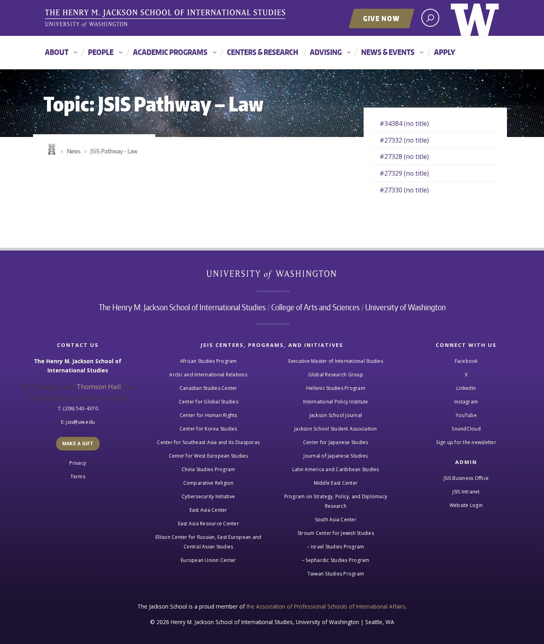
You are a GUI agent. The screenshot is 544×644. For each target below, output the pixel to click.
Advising (326, 52)
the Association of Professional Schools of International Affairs (326, 606)
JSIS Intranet (465, 491)
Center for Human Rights (208, 415)
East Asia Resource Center (208, 523)
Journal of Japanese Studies (335, 455)
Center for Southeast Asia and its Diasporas (208, 442)
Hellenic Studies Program (335, 388)
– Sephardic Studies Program (336, 560)
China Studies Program (208, 469)
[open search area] (430, 18)
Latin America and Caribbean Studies (335, 469)
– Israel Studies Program (335, 546)
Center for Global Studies (208, 401)
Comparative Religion (208, 483)
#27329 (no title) (404, 173)
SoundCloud (466, 428)
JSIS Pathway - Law (113, 151)
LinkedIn (466, 388)
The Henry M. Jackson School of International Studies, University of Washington (166, 19)
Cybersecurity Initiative (208, 496)
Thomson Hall (98, 386)
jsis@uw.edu (80, 422)
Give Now (381, 18)
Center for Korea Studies (208, 428)
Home (51, 149)
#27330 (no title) (404, 190)
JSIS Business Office (466, 478)
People (100, 52)
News (73, 151)
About (56, 52)
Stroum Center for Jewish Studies (335, 533)
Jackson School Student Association (335, 428)
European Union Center (208, 560)
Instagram (466, 401)
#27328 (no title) (404, 156)
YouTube (466, 415)
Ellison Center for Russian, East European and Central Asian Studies (208, 542)
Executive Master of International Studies (335, 361)
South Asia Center (335, 519)
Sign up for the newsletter (466, 442)
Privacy (77, 463)
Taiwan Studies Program (335, 573)
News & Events (388, 52)
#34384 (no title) (404, 123)
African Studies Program (208, 361)
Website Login (466, 505)
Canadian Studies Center (208, 388)
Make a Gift (78, 443)
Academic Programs (170, 52)
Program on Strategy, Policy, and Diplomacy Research (335, 501)
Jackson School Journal (335, 415)
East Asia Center (208, 510)
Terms (77, 476)
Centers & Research (262, 52)
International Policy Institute (335, 401)
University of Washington (475, 18)
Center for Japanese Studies (335, 442)
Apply (444, 52)
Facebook (466, 361)
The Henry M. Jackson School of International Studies (182, 307)
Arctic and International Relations (208, 374)
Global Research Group (335, 374)
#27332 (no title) (404, 140)
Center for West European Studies (208, 455)
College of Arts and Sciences (315, 307)
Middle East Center (336, 483)
